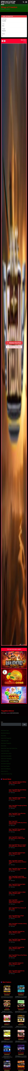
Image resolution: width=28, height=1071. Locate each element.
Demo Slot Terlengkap (6, 758)
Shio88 (7, 1008)
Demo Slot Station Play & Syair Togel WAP (8, 3)
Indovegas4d (7, 993)
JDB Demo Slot (4, 740)
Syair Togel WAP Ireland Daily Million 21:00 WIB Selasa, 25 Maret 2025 (17, 878)
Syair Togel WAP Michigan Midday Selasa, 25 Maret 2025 (17, 782)
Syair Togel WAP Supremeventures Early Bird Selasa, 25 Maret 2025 (16, 901)
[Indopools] (7, 1021)
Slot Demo (3, 735)
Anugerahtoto (7, 1068)
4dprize (21, 1023)
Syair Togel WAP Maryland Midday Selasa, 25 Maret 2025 (17, 790)
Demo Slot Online (5, 751)
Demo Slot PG (4, 771)
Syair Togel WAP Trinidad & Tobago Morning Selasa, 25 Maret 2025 (17, 862)
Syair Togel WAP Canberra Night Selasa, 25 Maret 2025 (17, 892)
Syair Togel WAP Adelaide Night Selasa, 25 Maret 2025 (17, 853)
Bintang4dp (21, 1053)
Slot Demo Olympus (6, 763)
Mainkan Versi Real (15, 343)
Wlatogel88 (21, 1038)
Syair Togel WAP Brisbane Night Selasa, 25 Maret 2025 (17, 885)
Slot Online (3, 746)
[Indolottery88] (7, 1051)
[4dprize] (21, 1021)
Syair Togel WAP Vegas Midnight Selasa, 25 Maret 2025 (17, 940)
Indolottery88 (7, 1053)
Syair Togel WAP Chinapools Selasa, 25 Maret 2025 (16, 963)
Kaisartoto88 (21, 1008)
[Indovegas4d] (7, 991)
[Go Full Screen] (5, 41)
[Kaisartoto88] (21, 1006)
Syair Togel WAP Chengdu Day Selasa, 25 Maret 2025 (16, 932)
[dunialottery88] (21, 1067)
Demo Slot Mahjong (5, 768)
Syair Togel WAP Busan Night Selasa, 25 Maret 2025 (16, 916)
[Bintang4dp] (21, 1051)
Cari (2, 722)
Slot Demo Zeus (5, 730)
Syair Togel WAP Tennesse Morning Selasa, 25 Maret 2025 (17, 837)
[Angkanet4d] (7, 1036)
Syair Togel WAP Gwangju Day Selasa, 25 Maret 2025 (16, 948)
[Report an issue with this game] (2, 41)
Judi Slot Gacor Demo (6, 753)
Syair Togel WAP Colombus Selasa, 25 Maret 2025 (18, 924)
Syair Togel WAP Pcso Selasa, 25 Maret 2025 (17, 908)
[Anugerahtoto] (7, 1067)
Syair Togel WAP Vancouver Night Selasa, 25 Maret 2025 (17, 869)
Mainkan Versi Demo (15, 347)
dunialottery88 (21, 1068)
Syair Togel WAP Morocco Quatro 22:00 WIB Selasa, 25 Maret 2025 (17, 845)
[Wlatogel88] (21, 1036)
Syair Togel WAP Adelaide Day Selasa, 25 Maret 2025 (16, 971)
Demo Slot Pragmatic (6, 738)
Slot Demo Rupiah (5, 766)
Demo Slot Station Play (6, 774)
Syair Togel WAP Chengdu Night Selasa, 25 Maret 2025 (17, 830)
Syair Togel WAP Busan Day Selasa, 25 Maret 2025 (18, 955)
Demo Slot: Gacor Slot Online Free (9, 748)
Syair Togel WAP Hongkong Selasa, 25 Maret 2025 (18, 806)
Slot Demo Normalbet (6, 756)
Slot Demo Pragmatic (6, 743)
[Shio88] (7, 1006)
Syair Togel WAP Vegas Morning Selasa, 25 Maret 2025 (17, 798)
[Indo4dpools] (21, 991)
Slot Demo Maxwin (5, 733)
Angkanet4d (7, 1038)
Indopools (7, 1023)
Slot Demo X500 (5, 761)
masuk (8, 713)
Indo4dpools (21, 993)
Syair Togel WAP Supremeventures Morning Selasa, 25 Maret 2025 (18, 823)
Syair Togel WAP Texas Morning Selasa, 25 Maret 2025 (17, 814)
